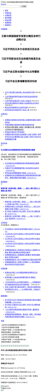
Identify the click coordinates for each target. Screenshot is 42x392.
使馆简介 (8, 25)
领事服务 (8, 22)
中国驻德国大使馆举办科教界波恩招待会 (19, 125)
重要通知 (4, 296)
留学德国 (8, 18)
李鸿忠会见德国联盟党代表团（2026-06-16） (21, 173)
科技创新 (8, 20)
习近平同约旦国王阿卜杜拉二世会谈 (18, 101)
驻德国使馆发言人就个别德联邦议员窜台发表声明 (23, 260)
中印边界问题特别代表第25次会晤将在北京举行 (22, 103)
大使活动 (4, 114)
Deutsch (3, 4)
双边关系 (4, 143)
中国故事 (4, 268)
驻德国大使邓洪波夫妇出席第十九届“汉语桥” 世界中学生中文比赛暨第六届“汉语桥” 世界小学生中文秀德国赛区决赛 (23, 137)
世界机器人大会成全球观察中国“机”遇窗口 (20, 277)
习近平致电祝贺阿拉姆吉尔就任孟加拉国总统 (21, 96)
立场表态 (4, 223)
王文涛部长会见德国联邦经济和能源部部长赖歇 (18, 150)
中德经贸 (8, 15)
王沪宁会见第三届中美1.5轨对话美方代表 (20, 92)
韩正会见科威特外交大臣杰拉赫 (16, 107)
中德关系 (8, 13)
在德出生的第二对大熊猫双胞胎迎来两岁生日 (21, 272)
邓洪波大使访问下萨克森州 (14, 132)
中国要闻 (4, 29)
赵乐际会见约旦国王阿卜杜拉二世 (17, 110)
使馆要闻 (4, 182)
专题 (2, 321)
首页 (6, 10)
